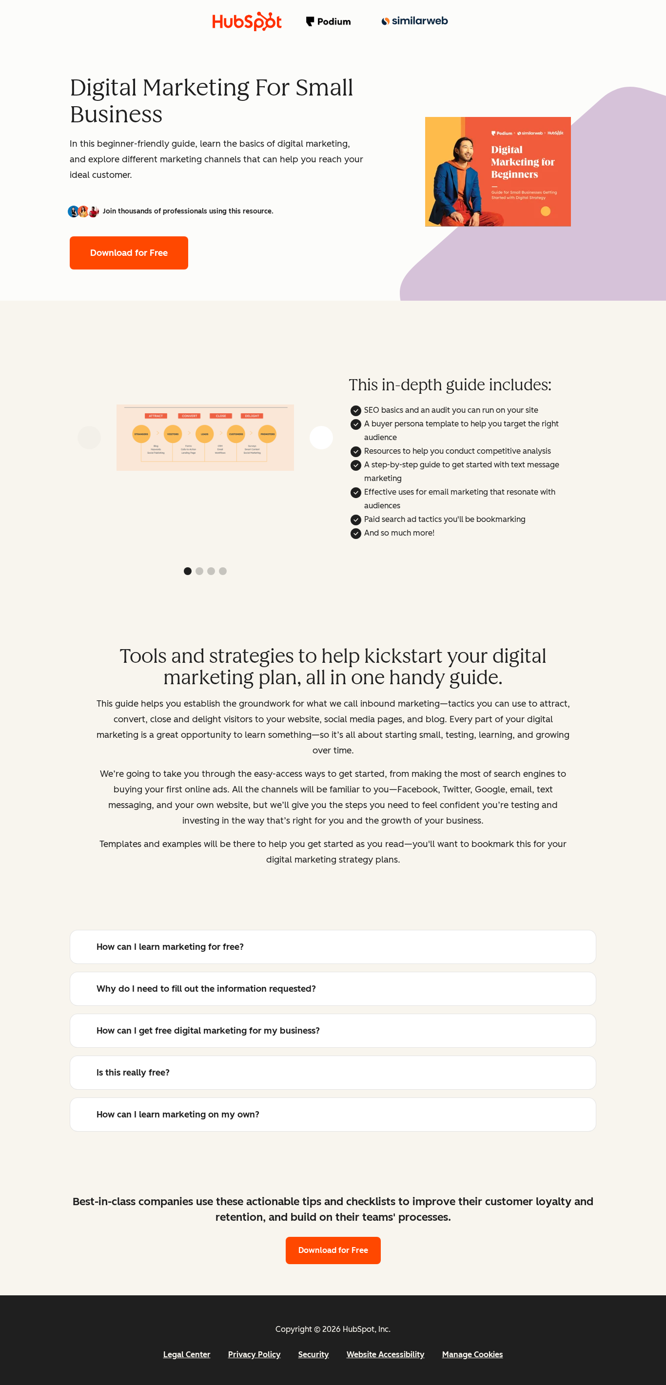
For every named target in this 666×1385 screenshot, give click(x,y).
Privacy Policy (254, 1354)
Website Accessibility (386, 1354)
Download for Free (129, 253)
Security (313, 1354)
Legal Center (187, 1354)
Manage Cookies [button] (472, 1354)
